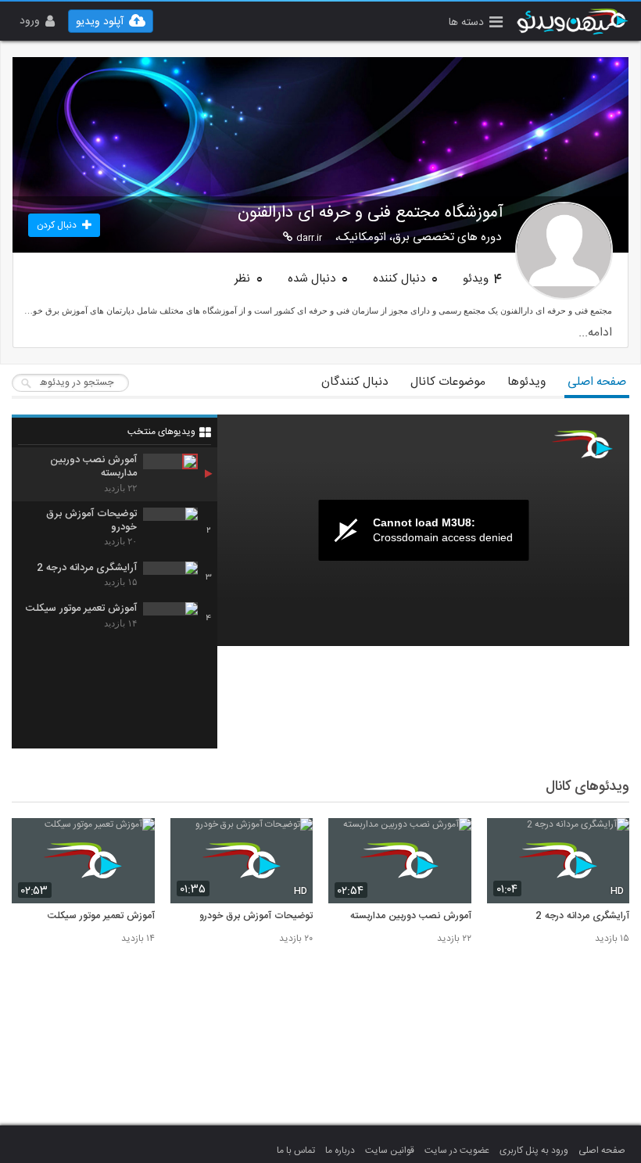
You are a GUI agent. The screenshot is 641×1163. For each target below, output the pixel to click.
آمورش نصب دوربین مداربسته (410, 916)
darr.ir (309, 238)
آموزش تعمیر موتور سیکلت (101, 916)
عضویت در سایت (456, 1150)
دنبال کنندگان (355, 382)
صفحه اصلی (597, 382)
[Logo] (583, 444)
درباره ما (340, 1150)
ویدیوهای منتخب (161, 432)
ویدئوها (526, 382)
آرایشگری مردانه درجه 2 (582, 916)
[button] (475, 24)
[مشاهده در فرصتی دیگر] (609, 838)
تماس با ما (296, 1150)
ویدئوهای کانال (587, 787)
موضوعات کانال (447, 382)
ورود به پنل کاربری (534, 1150)
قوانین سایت (389, 1150)
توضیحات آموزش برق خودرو (256, 916)
